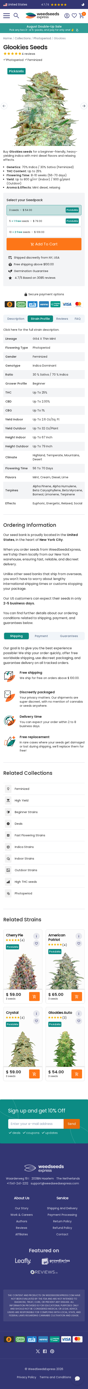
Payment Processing (62, 1215)
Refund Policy (62, 1228)
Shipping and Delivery (62, 1208)
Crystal (12, 1012)
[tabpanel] (44, 416)
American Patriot (56, 937)
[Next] (84, 106)
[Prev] (4, 106)
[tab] (16, 318)
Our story (21, 1208)
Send (72, 1123)
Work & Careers (21, 1215)
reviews (21, 1228)
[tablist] (44, 319)
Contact (62, 1234)
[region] (44, 28)
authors (21, 1221)
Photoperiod (42, 38)
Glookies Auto (60, 1012)
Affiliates (21, 1234)
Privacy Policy (26, 1377)
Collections (23, 38)
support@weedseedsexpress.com (55, 1183)
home (7, 38)
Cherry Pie (14, 935)
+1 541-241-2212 (17, 1183)
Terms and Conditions (55, 1377)
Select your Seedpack (25, 200)
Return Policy (62, 1221)
